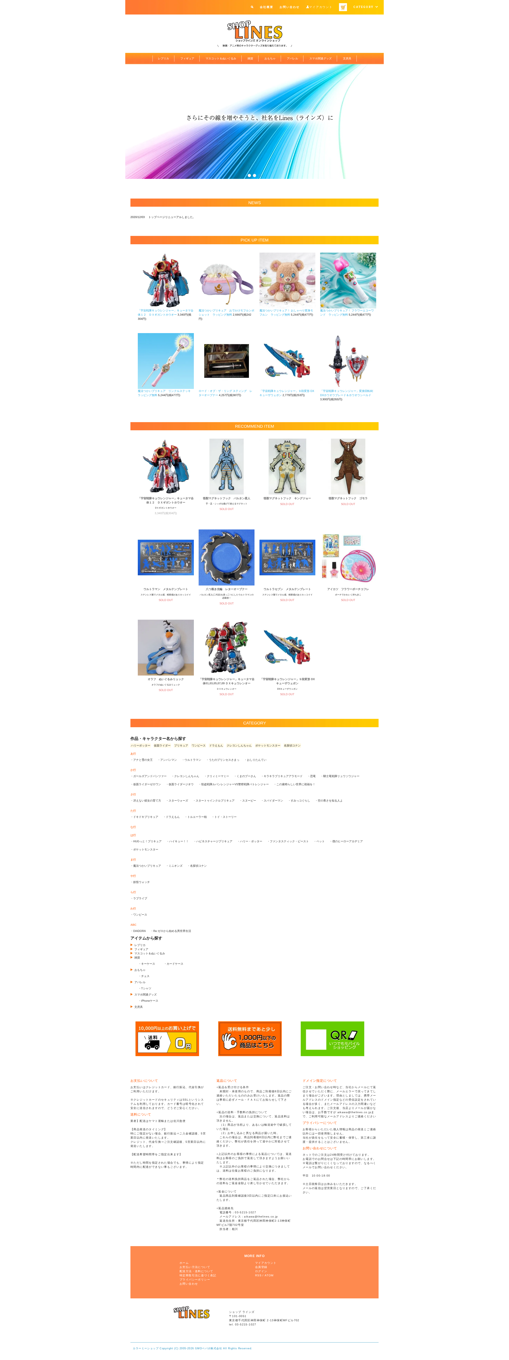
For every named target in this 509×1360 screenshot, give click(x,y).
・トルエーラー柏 (196, 816)
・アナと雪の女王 (141, 759)
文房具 (347, 58)
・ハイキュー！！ (177, 841)
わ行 (133, 908)
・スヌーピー (247, 800)
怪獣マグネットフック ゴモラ (348, 498)
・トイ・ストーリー (224, 816)
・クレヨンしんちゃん (185, 776)
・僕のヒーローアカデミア (346, 841)
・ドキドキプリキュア (144, 816)
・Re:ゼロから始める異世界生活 (171, 931)
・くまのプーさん (245, 776)
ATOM (269, 1275)
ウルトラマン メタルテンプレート (166, 589)
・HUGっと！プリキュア (146, 841)
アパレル (292, 58)
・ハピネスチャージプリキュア (212, 841)
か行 (133, 770)
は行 (133, 835)
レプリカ (163, 58)
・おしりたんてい (255, 759)
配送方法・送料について (196, 1271)
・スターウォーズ (177, 800)
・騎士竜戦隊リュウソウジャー (340, 776)
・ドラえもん (171, 816)
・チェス (144, 976)
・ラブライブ (138, 898)
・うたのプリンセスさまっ (222, 759)
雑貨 (250, 58)
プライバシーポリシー (195, 1279)
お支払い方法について (195, 1267)
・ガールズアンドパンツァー (148, 776)
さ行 (133, 794)
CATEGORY (364, 7)
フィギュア (187, 58)
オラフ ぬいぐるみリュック (166, 679)
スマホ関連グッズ (320, 58)
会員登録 (261, 1267)
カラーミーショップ (146, 1348)
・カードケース (173, 963)
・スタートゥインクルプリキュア (214, 800)
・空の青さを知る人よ (329, 800)
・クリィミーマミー (216, 776)
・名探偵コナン (197, 865)
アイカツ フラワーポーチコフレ (348, 589)
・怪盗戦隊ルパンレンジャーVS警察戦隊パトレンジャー (233, 784)
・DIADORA (138, 931)
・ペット (319, 841)
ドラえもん (216, 745)
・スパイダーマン (272, 800)
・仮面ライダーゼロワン (145, 784)
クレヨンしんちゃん (239, 745)
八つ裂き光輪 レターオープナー (227, 589)
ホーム (184, 1262)
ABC (133, 924)
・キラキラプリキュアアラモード (282, 776)
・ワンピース (138, 914)
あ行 (133, 753)
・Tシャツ (144, 988)
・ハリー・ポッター (249, 841)
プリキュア (181, 745)
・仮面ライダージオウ (180, 784)
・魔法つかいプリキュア (145, 865)
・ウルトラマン (191, 759)
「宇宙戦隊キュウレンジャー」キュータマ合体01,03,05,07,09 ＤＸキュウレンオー (226, 681)
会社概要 (266, 7)
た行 (133, 810)
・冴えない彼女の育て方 (145, 800)
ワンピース (199, 745)
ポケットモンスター (267, 745)
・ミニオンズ (174, 865)
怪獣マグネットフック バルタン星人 (226, 498)
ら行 (133, 892)
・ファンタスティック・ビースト (288, 841)
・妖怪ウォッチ (140, 882)
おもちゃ (270, 58)
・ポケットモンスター (144, 849)
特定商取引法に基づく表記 (198, 1275)
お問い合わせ (290, 7)
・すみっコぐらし (299, 800)
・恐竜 (311, 776)
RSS (258, 1275)
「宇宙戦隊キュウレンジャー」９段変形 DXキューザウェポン (287, 681)
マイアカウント (321, 7)
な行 (133, 827)
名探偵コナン (292, 745)
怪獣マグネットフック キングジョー (287, 498)
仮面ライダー (162, 745)
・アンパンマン (167, 759)
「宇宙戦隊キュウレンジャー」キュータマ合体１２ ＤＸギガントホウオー (166, 500)
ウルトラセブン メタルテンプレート (287, 589)
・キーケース (146, 963)
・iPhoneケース (148, 1000)
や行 (133, 875)
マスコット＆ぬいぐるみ (221, 58)
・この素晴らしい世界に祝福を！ (294, 784)
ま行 (133, 859)
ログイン (261, 1271)
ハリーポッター (140, 745)
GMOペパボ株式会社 (208, 1348)
